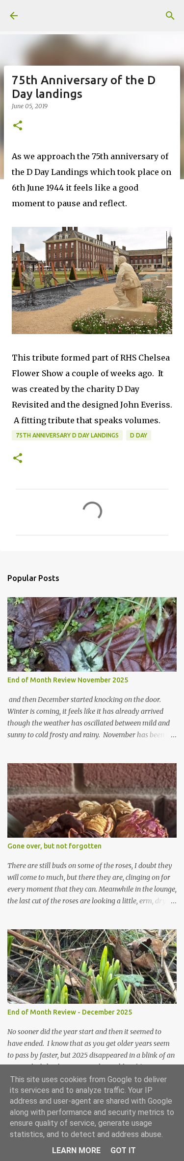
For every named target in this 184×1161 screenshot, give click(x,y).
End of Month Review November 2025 (67, 680)
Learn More (76, 1150)
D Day (138, 435)
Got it (123, 1150)
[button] (18, 126)
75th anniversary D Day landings (67, 435)
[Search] (170, 15)
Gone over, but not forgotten (54, 846)
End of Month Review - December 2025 (69, 1012)
